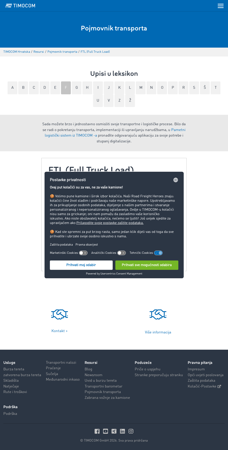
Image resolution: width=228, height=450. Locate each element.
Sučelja (52, 374)
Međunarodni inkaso (63, 379)
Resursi (91, 362)
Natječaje (11, 386)
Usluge (9, 362)
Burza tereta (13, 369)
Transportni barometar (103, 386)
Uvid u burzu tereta (101, 381)
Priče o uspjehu (148, 369)
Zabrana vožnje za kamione (107, 398)
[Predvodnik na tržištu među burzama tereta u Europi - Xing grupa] (115, 431)
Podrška (10, 414)
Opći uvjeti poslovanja (206, 375)
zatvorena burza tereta (22, 375)
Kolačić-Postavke (202, 386)
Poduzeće (143, 362)
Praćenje (53, 368)
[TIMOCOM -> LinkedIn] (123, 431)
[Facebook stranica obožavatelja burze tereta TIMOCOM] (98, 431)
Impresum (196, 369)
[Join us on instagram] (130, 431)
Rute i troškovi (15, 392)
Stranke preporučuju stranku (159, 375)
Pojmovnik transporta (103, 392)
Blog (88, 369)
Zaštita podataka (201, 381)
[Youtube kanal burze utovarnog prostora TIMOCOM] (106, 431)
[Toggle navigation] (221, 5)
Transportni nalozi (61, 363)
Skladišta (11, 381)
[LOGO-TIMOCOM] (20, 5)
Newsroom (93, 375)
